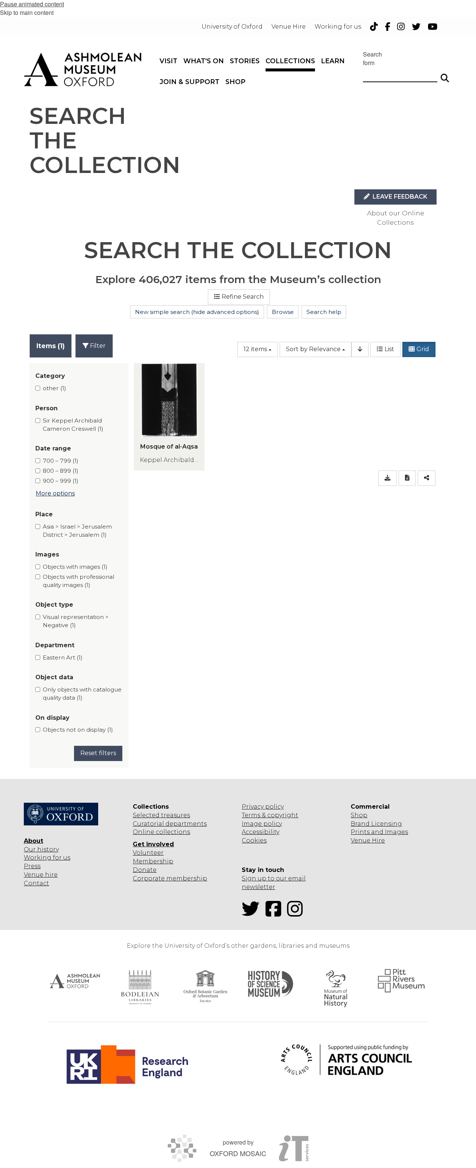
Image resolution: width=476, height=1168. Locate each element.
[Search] (444, 74)
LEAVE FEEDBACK (399, 196)
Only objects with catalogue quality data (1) (82, 693)
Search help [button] (323, 311)
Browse (283, 311)
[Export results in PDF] (407, 478)
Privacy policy (263, 806)
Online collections (161, 831)
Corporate (149, 878)
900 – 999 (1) (60, 480)
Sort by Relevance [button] (313, 349)
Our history (41, 849)
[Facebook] (276, 913)
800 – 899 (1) (60, 470)
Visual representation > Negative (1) (76, 621)
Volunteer (148, 852)
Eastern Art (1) (63, 657)
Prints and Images (379, 831)
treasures (175, 815)
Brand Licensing (376, 823)
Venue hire (41, 874)
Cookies (254, 840)
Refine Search (243, 296)
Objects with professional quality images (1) (78, 580)
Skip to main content (27, 12)
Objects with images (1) (75, 566)
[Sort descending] (360, 349)
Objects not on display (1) (78, 729)
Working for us (47, 857)
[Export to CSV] (387, 478)
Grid (422, 349)
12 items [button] (255, 349)
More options (55, 493)
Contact (36, 883)
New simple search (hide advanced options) (197, 311)
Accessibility (260, 831)
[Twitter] (253, 913)
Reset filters (98, 753)
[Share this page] (426, 478)
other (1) (54, 388)
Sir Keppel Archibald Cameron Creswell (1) (73, 424)
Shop (359, 815)
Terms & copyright (270, 815)
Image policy (262, 823)
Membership (153, 861)
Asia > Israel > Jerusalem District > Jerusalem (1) (77, 530)
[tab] (50, 345)
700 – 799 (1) (60, 460)
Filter (97, 345)
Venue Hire (368, 840)
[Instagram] (297, 913)
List (389, 349)
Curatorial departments (170, 823)
